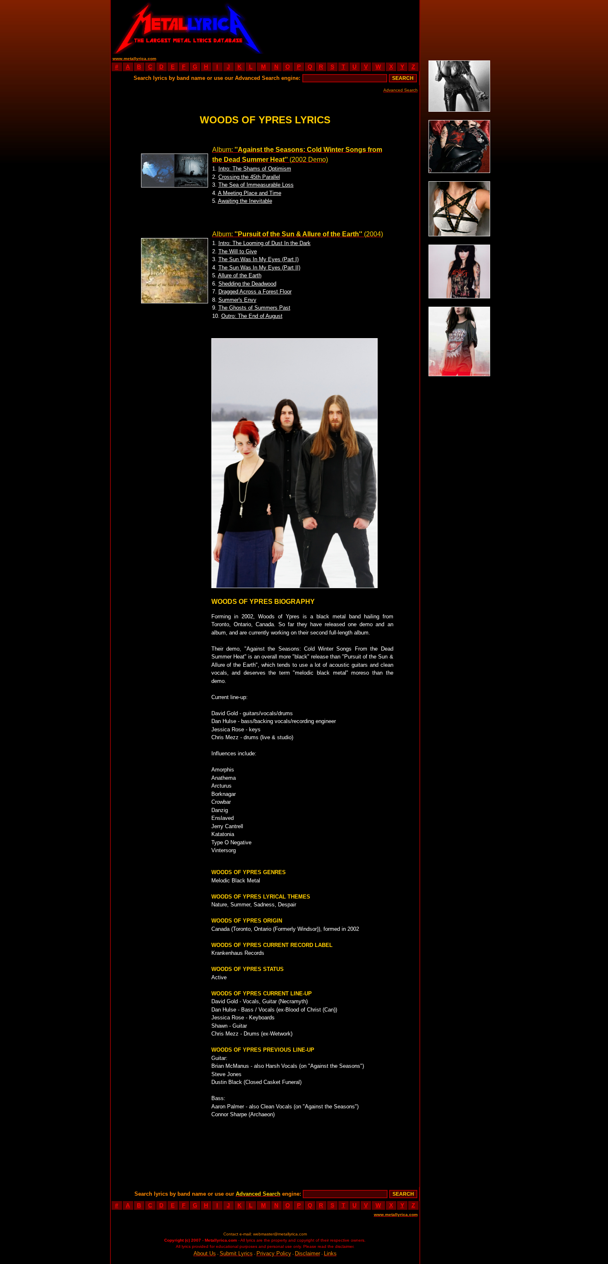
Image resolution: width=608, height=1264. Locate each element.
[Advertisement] (342, 26)
